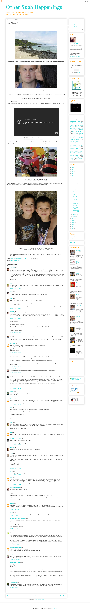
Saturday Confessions (78, 151)
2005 (73, 228)
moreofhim (12, 267)
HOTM (81, 136)
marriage (72, 144)
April (74, 191)
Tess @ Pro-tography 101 (15, 438)
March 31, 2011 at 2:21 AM (15, 308)
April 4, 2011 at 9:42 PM (14, 528)
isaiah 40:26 (75, 199)
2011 (73, 175)
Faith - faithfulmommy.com (15, 547)
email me (75, 24)
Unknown (12, 398)
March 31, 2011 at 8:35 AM (15, 372)
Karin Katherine (13, 582)
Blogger (55, 608)
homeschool (74, 136)
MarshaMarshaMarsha (15, 368)
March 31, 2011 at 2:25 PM (15, 444)
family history (73, 128)
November (75, 179)
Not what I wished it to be (79, 295)
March (74, 193)
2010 (73, 218)
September (75, 183)
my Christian (73, 145)
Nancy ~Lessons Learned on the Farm (18, 518)
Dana (11, 471)
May (74, 189)
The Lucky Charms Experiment (78, 284)
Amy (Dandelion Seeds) (15, 562)
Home (36, 596)
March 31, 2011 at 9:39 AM (15, 404)
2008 (73, 222)
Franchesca (12, 554)
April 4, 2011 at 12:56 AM (15, 515)
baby (77, 122)
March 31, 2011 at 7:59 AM (15, 352)
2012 (73, 173)
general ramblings (77, 131)
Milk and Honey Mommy (15, 531)
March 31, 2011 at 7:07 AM (15, 341)
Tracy (11, 291)
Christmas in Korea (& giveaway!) (78, 261)
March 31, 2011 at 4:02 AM (15, 332)
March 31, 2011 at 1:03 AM (15, 288)
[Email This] (31, 258)
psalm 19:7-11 (75, 203)
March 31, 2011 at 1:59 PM (15, 436)
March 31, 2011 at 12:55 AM (15, 281)
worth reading (79, 158)
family (11, 260)
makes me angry (79, 142)
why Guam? (75, 194)
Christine (12, 311)
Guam (14, 260)
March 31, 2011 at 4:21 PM (15, 451)
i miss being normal (75, 197)
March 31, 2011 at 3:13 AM (15, 318)
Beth (11, 375)
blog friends (72, 242)
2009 (73, 220)
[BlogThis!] (33, 258)
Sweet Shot (72, 155)
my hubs (81, 145)
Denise (11, 512)
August (74, 185)
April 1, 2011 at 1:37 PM (14, 501)
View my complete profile (75, 56)
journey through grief (76, 139)
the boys (77, 155)
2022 (73, 167)
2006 (73, 226)
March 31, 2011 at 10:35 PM (15, 484)
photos (78, 148)
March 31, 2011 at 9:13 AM (15, 396)
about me (75, 22)
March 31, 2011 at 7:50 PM (15, 468)
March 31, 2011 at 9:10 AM (15, 388)
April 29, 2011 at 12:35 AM (15, 559)
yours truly (72, 159)
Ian (74, 137)
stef (11, 432)
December (75, 177)
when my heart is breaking (79, 272)
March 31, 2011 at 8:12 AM (15, 366)
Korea (73, 142)
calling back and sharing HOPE (76, 211)
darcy (11, 407)
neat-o (74, 147)
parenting (72, 148)
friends (81, 129)
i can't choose (78, 250)
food (77, 129)
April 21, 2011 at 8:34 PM (15, 552)
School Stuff (72, 152)
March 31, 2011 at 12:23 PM (15, 420)
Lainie (11, 298)
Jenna (11, 477)
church (80, 122)
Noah (79, 147)
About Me (79, 119)
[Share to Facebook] (35, 258)
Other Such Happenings (34, 7)
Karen (11, 453)
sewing (80, 154)
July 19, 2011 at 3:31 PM (14, 579)
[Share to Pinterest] (37, 258)
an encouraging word (76, 120)
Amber (11, 335)
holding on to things (75, 208)
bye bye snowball (76, 201)
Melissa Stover (13, 283)
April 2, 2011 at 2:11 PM (14, 509)
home (76, 19)
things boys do (77, 157)
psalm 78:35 (75, 205)
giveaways (75, 133)
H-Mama (12, 447)
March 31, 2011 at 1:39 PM (15, 430)
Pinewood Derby (79, 338)
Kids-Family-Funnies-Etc (76, 141)
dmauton (12, 391)
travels (17, 260)
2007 (73, 224)
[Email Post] (29, 258)
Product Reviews (73, 150)
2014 (73, 169)
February (74, 214)
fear (74, 129)
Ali (10, 493)
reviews (71, 151)
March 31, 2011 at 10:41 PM (15, 491)
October (74, 181)
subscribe (75, 26)
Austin (71, 122)
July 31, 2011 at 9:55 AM (14, 587)
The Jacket (78, 327)
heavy (77, 348)
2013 (73, 171)
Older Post (63, 596)
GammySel (12, 343)
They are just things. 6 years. (79, 306)
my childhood (78, 144)
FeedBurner (79, 72)
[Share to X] (34, 258)
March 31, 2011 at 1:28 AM (15, 296)
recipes (80, 150)
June (74, 187)
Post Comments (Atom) (39, 599)
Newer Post (10, 596)
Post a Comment (12, 590)
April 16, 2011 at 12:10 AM (15, 544)
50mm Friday (72, 119)
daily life (74, 124)
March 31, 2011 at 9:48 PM (15, 474)
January (74, 216)
